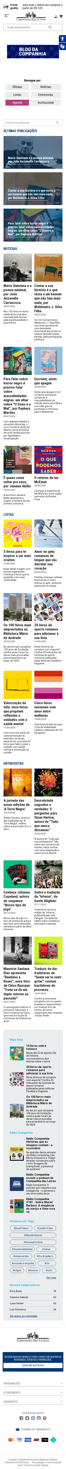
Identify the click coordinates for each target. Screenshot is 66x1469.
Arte (47, 1263)
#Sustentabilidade (22, 1249)
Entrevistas (45, 95)
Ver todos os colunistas (23, 1316)
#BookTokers (21, 1228)
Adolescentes (21, 1256)
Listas (17, 95)
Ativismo (33, 1270)
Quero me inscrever (33, 1365)
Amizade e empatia (23, 1263)
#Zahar (46, 1249)
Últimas (17, 87)
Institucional (46, 102)
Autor (49, 1270)
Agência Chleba (48, 1459)
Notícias (45, 87)
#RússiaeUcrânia (33, 1242)
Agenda (17, 102)
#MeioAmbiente (33, 1235)
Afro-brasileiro (45, 1256)
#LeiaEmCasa (45, 1228)
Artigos (17, 1270)
